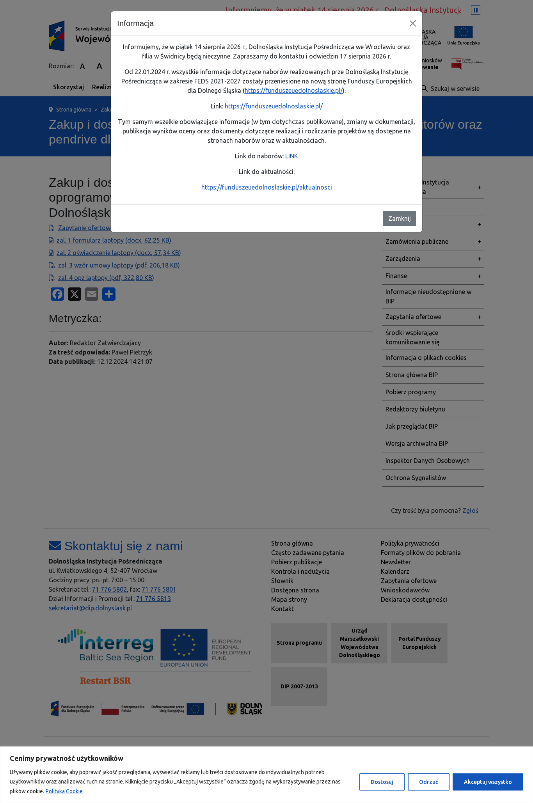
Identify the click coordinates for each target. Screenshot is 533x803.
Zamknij (399, 218)
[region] (266, 774)
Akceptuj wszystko (488, 782)
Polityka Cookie (64, 791)
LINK (291, 156)
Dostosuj (382, 782)
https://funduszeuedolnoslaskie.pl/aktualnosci (266, 187)
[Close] (413, 23)
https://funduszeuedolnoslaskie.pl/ (294, 90)
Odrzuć (428, 782)
